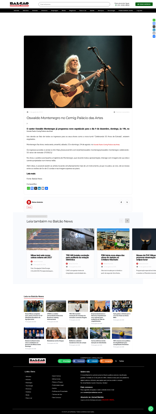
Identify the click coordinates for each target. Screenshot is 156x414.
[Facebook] (154, 23)
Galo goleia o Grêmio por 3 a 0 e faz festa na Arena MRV (121, 315)
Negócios (72, 10)
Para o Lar (82, 10)
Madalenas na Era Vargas (55, 341)
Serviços (101, 10)
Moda (64, 10)
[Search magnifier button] (108, 4)
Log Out (139, 10)
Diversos (44, 10)
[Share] (154, 36)
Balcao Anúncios (37, 202)
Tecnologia (111, 10)
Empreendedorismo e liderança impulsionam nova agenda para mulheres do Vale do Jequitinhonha (98, 317)
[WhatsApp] (154, 20)
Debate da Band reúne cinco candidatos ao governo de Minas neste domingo (33, 343)
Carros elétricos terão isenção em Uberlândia (98, 341)
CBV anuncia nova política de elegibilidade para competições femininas (121, 342)
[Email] (154, 33)
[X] (154, 26)
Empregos (54, 10)
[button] (64, 361)
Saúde (92, 10)
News (29, 207)
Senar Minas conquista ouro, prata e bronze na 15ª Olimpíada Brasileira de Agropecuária (34, 316)
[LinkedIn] (154, 30)
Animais (35, 10)
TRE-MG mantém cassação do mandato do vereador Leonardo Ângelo (78, 315)
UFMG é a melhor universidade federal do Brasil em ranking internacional (55, 316)
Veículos (26, 10)
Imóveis (16, 10)
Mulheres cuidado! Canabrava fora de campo (77, 341)
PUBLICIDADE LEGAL (126, 10)
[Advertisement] (78, 24)
